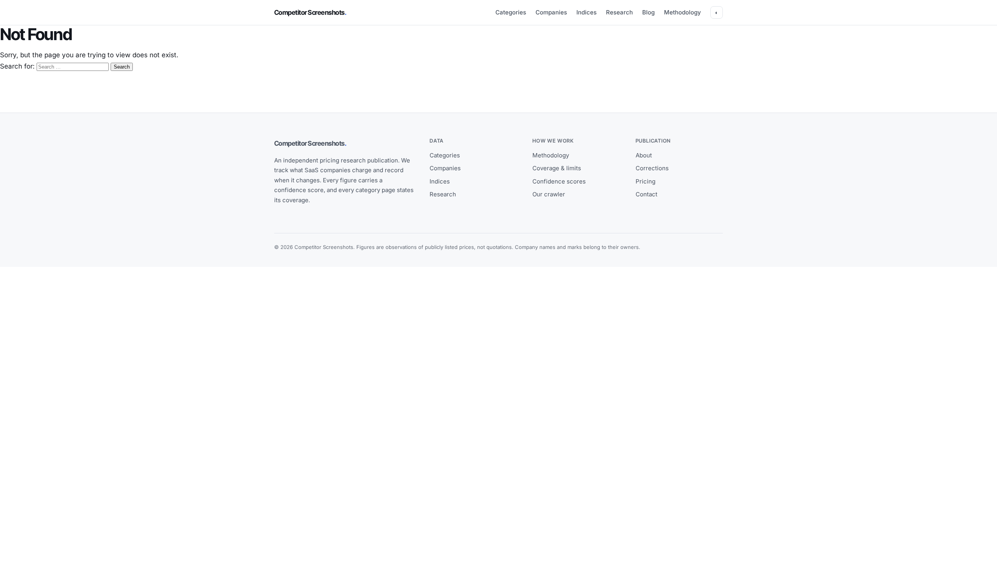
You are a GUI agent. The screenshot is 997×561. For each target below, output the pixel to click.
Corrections (652, 168)
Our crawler (548, 194)
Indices (586, 12)
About (644, 155)
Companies (551, 12)
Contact (646, 194)
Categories (510, 12)
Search (122, 67)
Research (619, 12)
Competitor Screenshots (310, 12)
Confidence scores (559, 181)
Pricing (645, 181)
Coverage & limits (556, 168)
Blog (648, 12)
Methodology (682, 12)
